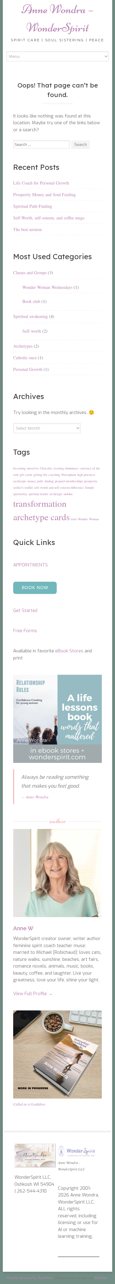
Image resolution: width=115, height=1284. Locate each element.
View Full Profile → (33, 994)
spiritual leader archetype (45, 494)
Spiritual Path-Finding (32, 206)
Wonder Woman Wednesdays (47, 287)
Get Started (25, 610)
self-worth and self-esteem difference (59, 487)
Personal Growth (27, 369)
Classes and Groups (30, 272)
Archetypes (23, 346)
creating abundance (66, 468)
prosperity (90, 481)
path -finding (45, 481)
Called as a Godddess (29, 1104)
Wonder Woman (88, 519)
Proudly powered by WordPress (30, 1277)
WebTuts (100, 1277)
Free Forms (25, 631)
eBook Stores (69, 651)
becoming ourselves (26, 468)
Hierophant (68, 474)
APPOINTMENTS (30, 565)
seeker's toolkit (23, 487)
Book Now (35, 587)
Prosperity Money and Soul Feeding (44, 194)
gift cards (26, 474)
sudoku (67, 494)
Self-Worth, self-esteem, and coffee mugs (48, 218)
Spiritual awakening (30, 316)
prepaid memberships (69, 481)
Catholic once (25, 357)
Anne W (23, 928)
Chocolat (46, 468)
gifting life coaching (46, 474)
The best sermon (27, 229)
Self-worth (31, 331)
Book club (31, 301)
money (31, 481)
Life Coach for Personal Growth (41, 183)
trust (74, 519)
